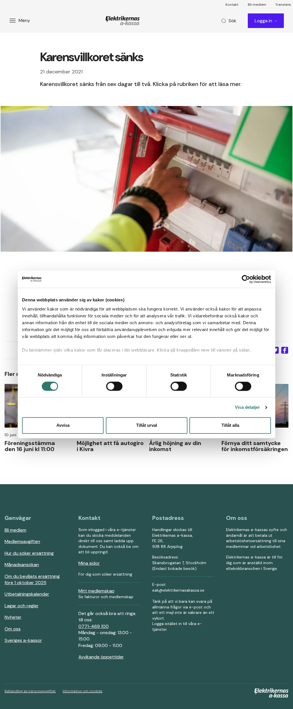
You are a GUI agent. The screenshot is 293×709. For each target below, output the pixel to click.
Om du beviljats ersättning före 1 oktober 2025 (32, 579)
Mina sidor (89, 563)
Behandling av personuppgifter (30, 691)
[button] (275, 350)
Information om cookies (82, 691)
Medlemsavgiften (22, 541)
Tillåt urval (146, 425)
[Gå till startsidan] (124, 20)
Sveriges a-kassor (23, 640)
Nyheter (13, 617)
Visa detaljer (247, 407)
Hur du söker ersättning (29, 553)
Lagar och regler (22, 606)
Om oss (13, 629)
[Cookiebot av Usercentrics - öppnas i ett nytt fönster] (246, 279)
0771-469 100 (93, 626)
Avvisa (63, 425)
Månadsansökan (22, 565)
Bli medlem (15, 530)
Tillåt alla (230, 425)
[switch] (114, 386)
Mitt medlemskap (96, 591)
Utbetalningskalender (27, 594)
